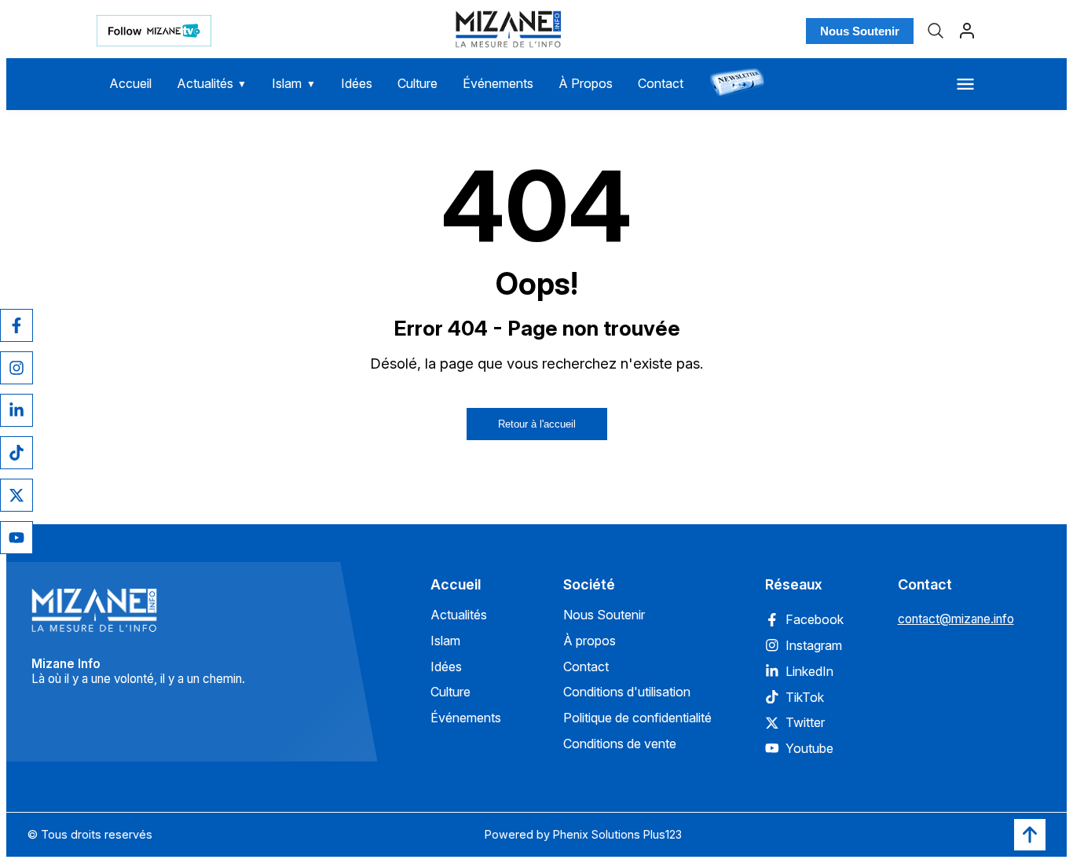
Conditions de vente (619, 743)
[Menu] (965, 84)
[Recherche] (935, 30)
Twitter (805, 722)
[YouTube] (16, 537)
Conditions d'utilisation (626, 692)
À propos (589, 640)
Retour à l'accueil (537, 424)
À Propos (585, 83)
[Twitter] (16, 495)
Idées (356, 83)
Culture (417, 83)
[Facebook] (16, 325)
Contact (660, 83)
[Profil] (967, 30)
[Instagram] (16, 367)
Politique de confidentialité (637, 717)
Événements (498, 83)
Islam (294, 83)
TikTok (805, 697)
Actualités (212, 83)
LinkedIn (809, 671)
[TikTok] (16, 452)
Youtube (809, 748)
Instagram (814, 645)
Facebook (815, 619)
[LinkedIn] (16, 410)
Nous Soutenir (859, 31)
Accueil (130, 83)
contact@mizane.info (956, 618)
